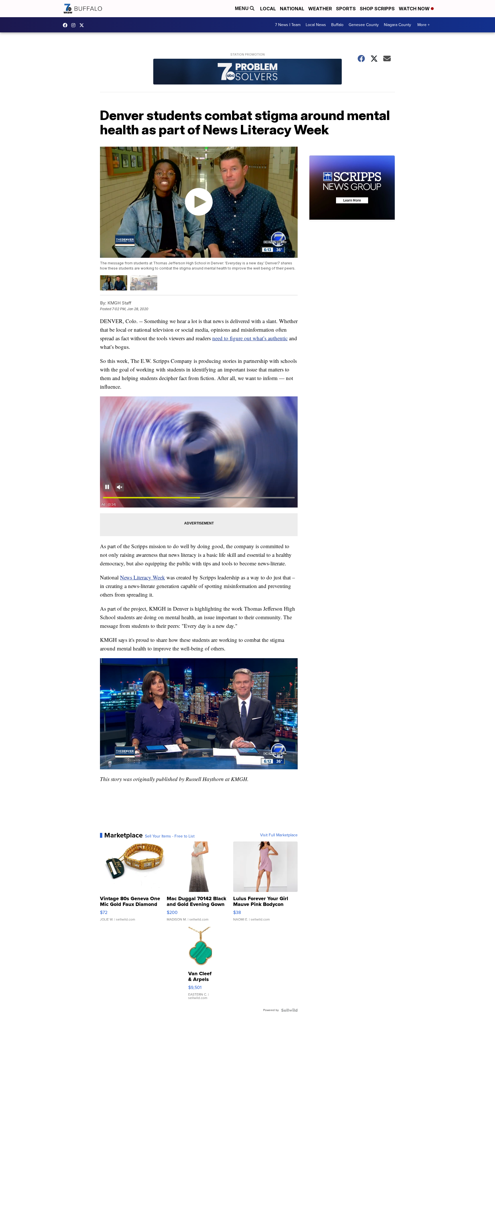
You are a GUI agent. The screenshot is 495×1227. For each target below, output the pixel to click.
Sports (346, 8)
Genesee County (364, 25)
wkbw (74, 25)
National (292, 8)
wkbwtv (66, 25)
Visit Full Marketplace (279, 835)
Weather (320, 8)
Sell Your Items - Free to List (170, 836)
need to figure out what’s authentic (250, 338)
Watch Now (415, 8)
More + (423, 25)
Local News (316, 25)
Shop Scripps (377, 8)
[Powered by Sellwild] (289, 1010)
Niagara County (397, 25)
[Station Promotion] (247, 72)
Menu (242, 8)
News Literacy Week (142, 577)
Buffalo (337, 25)
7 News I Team (287, 25)
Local (268, 8)
